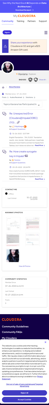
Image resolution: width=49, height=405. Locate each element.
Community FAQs (12, 331)
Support (43, 21)
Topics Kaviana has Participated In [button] (20, 104)
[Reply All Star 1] (30, 79)
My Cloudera (9, 337)
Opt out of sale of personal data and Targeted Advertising (24, 385)
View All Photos (24, 266)
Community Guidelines (15, 326)
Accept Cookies (24, 399)
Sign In (7, 32)
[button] (14, 223)
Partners (32, 21)
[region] (24, 371)
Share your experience (22, 42)
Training (20, 21)
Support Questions (18, 129)
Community (7, 21)
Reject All (24, 393)
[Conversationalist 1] (35, 79)
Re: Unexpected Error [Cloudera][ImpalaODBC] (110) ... (23, 118)
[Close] (45, 342)
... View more (39, 145)
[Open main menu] (46, 32)
